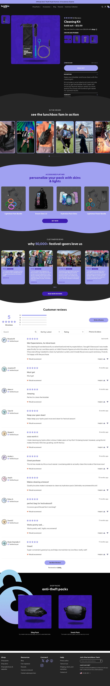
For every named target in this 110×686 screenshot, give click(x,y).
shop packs (4, 660)
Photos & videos (95, 332)
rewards (23, 667)
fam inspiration (25, 664)
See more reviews (55, 562)
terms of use (64, 664)
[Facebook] (51, 661)
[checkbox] (97, 332)
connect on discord (27, 670)
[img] (13, 341)
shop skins (4, 664)
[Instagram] (41, 665)
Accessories (46, 7)
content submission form (28, 673)
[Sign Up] (100, 661)
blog (22, 660)
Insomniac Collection (71, 7)
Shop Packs (36, 7)
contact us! (63, 672)
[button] (68, 63)
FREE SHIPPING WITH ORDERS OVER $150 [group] (55, 2)
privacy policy (64, 660)
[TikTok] (47, 661)
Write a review (99, 320)
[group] (34, 615)
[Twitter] (43, 661)
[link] (72, 18)
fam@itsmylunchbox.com (96, 667)
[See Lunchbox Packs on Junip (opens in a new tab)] (59, 567)
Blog (54, 7)
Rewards (60, 7)
